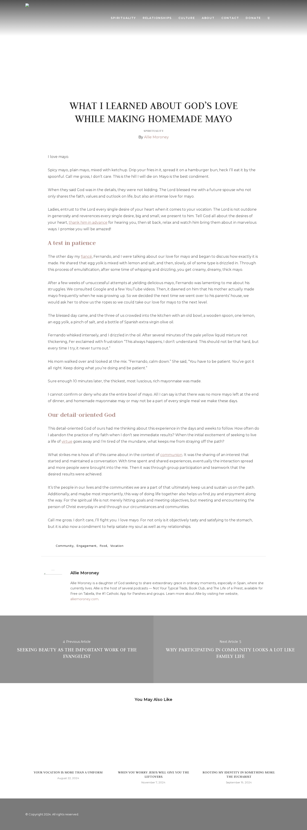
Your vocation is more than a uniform (68, 772)
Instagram (277, 814)
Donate (253, 18)
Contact (230, 18)
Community (64, 545)
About (208, 18)
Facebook (259, 814)
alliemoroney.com (84, 599)
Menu (278, 18)
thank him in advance (88, 222)
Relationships (157, 18)
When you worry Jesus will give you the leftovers (153, 774)
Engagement (87, 545)
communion (171, 455)
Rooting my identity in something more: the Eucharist (238, 774)
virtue (67, 441)
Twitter (268, 814)
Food (103, 545)
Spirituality (123, 18)
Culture (186, 18)
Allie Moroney (156, 137)
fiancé (86, 256)
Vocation (117, 545)
